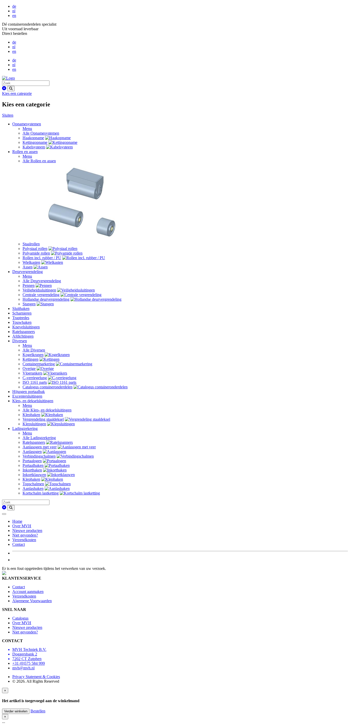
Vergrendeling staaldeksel (43, 419)
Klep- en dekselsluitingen (32, 401)
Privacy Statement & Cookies (36, 676)
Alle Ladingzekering (39, 438)
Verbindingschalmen (39, 456)
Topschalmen (33, 484)
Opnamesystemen (26, 124)
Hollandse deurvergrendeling (46, 299)
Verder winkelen (15, 711)
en (14, 15)
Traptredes (20, 318)
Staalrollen (31, 244)
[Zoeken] (11, 88)
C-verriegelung (35, 378)
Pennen (29, 285)
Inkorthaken (32, 470)
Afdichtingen (23, 336)
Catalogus (20, 618)
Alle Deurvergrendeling (42, 281)
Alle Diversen (34, 350)
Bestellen (37, 711)
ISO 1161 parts (35, 382)
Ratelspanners (23, 331)
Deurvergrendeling (27, 271)
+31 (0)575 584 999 (28, 663)
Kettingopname (35, 142)
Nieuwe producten (27, 530)
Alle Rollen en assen (39, 161)
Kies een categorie (17, 93)
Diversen (19, 341)
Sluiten (7, 115)
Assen (28, 267)
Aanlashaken (33, 488)
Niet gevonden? (25, 535)
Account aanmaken (28, 591)
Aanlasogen (32, 451)
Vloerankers (32, 373)
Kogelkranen (33, 354)
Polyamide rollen (36, 253)
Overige (29, 368)
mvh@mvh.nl (23, 668)
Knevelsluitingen (26, 327)
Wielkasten (31, 262)
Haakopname (33, 138)
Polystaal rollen (35, 248)
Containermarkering (39, 364)
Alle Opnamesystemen (41, 133)
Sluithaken (20, 308)
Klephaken (31, 414)
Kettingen (30, 359)
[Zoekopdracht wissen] (4, 88)
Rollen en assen (25, 151)
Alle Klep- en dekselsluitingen (47, 410)
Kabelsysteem (34, 147)
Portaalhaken (33, 465)
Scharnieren (22, 313)
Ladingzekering (25, 428)
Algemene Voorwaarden (32, 601)
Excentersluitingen (27, 396)
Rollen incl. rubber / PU (42, 258)
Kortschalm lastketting (41, 493)
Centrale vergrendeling (41, 295)
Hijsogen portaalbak (28, 391)
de (14, 6)
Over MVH (21, 526)
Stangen (29, 304)
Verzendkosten (24, 540)
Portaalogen (32, 461)
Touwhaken (22, 322)
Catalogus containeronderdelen (48, 387)
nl (13, 11)
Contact (18, 544)
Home (17, 521)
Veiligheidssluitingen (39, 290)
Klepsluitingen (34, 424)
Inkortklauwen (34, 474)
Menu (27, 128)
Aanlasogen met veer (40, 447)
